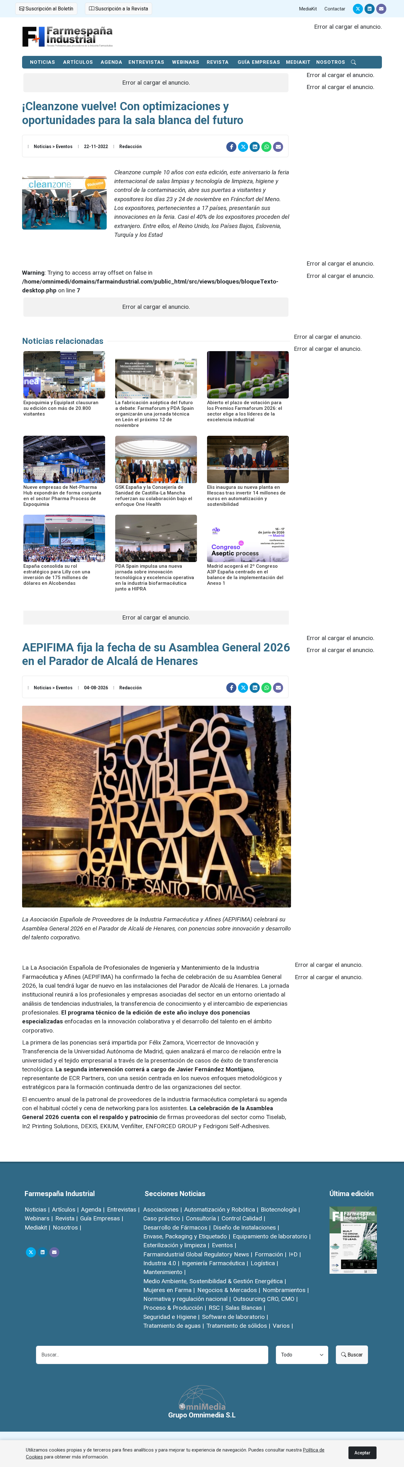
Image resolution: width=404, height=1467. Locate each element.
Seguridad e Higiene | (171, 1316)
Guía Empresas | (101, 1218)
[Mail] (381, 9)
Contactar (334, 9)
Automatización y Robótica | (221, 1209)
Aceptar (362, 1452)
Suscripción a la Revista (121, 9)
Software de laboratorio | (235, 1316)
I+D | (295, 1254)
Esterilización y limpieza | (176, 1245)
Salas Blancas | (245, 1307)
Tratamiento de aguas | (173, 1325)
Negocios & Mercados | (228, 1290)
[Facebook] (231, 147)
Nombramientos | (286, 1290)
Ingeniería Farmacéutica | (215, 1263)
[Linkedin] (370, 9)
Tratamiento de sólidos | (238, 1325)
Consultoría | (202, 1218)
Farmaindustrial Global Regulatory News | (197, 1254)
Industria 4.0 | (161, 1263)
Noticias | (37, 1209)
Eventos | (224, 1245)
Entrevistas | (123, 1209)
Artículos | (65, 1209)
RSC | (216, 1307)
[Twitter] (358, 9)
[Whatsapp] (266, 147)
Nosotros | (67, 1227)
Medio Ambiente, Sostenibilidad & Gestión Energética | (214, 1281)
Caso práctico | (163, 1218)
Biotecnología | (280, 1209)
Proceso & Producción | (174, 1307)
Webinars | (39, 1218)
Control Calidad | (243, 1218)
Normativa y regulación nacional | (187, 1298)
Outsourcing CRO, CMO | (265, 1298)
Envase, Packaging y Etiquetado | (186, 1236)
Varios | (283, 1325)
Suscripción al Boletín (48, 9)
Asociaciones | (162, 1209)
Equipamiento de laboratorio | (272, 1236)
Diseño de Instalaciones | (246, 1227)
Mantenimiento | (164, 1272)
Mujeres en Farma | (169, 1290)
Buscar (354, 1355)
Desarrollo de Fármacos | (177, 1227)
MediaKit (308, 9)
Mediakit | (37, 1227)
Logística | (264, 1263)
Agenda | (92, 1209)
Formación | (270, 1254)
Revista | (66, 1218)
